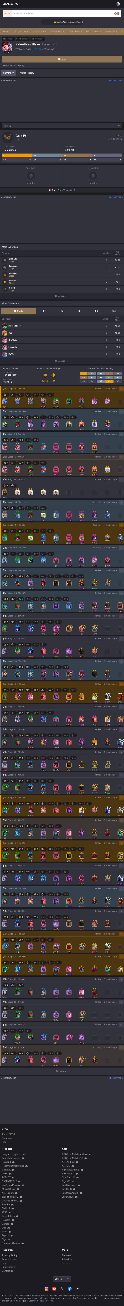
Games (5, 1224)
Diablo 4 (6, 1208)
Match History (27, 73)
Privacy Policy (9, 1255)
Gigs (4, 1239)
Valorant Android (70, 1169)
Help (4, 1263)
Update (62, 59)
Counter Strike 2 (10, 1200)
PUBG (5, 1173)
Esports (6, 1235)
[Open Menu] (118, 4)
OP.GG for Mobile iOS (72, 1158)
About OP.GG (8, 1134)
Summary (8, 73)
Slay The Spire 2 (10, 1196)
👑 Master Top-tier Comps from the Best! (63, 22)
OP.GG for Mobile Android (75, 1154)
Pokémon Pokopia (11, 1185)
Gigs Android (68, 1177)
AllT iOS (66, 1166)
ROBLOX (6, 1177)
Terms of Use (9, 1259)
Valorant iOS (68, 1173)
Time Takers (8, 1216)
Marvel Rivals (8, 1189)
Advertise (67, 1259)
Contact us (7, 1271)
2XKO (5, 1212)
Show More (60, 296)
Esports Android (70, 1193)
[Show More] (18, 4)
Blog (4, 1142)
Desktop (6, 1220)
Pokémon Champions (13, 1166)
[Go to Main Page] (8, 4)
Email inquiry (8, 1267)
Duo (4, 1227)
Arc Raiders (8, 1193)
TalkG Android (69, 1185)
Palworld (6, 1162)
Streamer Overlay (11, 1243)
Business (66, 1255)
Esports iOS (68, 1196)
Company (7, 1138)
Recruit (65, 1263)
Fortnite (6, 1204)
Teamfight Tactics (11, 1158)
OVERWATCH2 (9, 1181)
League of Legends (11, 1154)
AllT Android (68, 1162)
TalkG (5, 1231)
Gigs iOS (66, 1181)
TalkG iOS (67, 1189)
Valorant (6, 1169)
